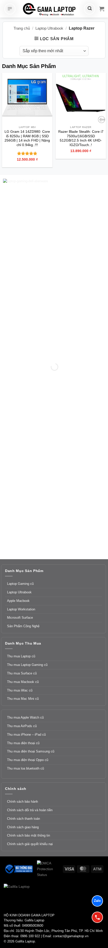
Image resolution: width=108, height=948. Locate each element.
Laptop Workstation (21, 609)
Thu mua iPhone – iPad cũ (26, 734)
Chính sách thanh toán (23, 818)
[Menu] (10, 9)
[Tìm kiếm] (89, 9)
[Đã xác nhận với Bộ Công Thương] (18, 869)
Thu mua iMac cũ (19, 690)
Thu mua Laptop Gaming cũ (27, 665)
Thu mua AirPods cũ (22, 726)
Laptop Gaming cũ (20, 584)
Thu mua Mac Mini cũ (23, 699)
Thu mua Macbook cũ (23, 682)
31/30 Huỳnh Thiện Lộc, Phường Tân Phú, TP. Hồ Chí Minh (59, 931)
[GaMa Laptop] (50, 9)
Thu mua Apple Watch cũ (25, 717)
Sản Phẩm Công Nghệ (23, 626)
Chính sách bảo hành (22, 801)
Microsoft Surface (20, 617)
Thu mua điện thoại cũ (23, 743)
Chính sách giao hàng (23, 827)
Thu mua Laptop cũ (21, 656)
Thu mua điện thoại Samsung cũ (30, 751)
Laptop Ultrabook (49, 28)
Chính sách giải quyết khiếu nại (30, 844)
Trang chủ (22, 28)
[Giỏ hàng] (101, 8)
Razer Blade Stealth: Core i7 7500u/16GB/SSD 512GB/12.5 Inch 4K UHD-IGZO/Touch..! (80, 138)
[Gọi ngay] (97, 917)
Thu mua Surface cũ (22, 673)
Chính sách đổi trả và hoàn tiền (29, 810)
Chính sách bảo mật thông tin (28, 835)
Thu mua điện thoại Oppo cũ (27, 760)
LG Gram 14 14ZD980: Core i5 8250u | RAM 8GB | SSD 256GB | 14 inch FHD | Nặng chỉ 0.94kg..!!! (27, 138)
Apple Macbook (18, 601)
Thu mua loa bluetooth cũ (25, 768)
